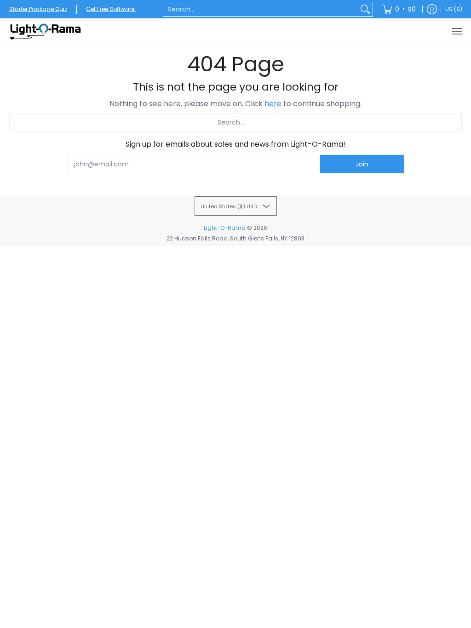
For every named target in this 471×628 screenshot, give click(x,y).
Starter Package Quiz (38, 9)
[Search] (365, 9)
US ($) (453, 9)
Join (362, 164)
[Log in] (432, 9)
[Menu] (456, 31)
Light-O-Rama (225, 228)
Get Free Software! (111, 9)
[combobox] (260, 9)
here (272, 103)
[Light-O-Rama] (46, 31)
